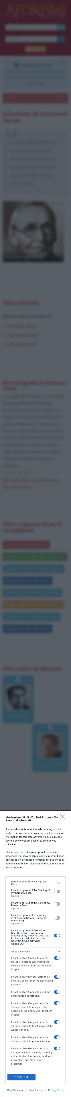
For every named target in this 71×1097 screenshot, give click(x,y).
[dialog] (35, 954)
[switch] (57, 891)
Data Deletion (15, 1090)
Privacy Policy (56, 1090)
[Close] (63, 817)
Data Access (35, 1090)
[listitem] (35, 882)
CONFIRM (21, 1077)
